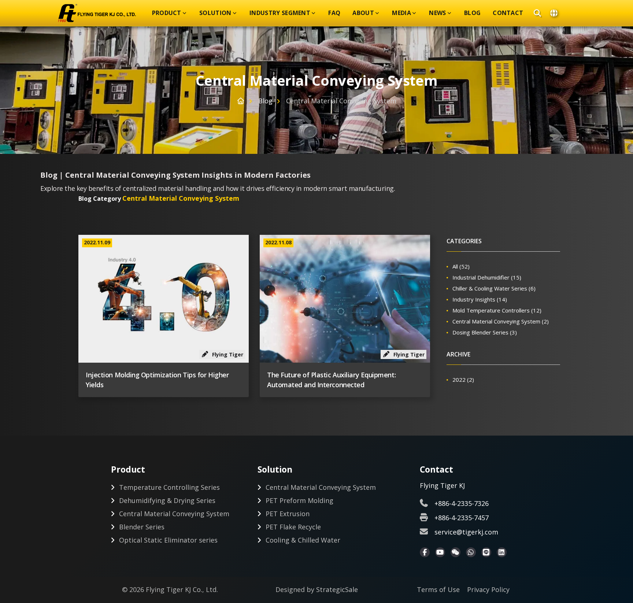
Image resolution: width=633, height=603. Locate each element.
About (363, 13)
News (437, 13)
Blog (472, 13)
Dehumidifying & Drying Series (167, 500)
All (461, 266)
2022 (463, 379)
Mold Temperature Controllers (496, 310)
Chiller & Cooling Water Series (494, 288)
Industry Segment (279, 13)
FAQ (334, 13)
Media (401, 13)
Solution (215, 13)
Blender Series (141, 526)
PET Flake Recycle (293, 526)
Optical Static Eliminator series (168, 540)
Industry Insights (479, 299)
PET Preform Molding (299, 500)
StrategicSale (337, 589)
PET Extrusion (288, 513)
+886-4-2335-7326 (461, 503)
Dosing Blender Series (484, 332)
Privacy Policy (488, 589)
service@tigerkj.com (466, 532)
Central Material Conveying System (500, 321)
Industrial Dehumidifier (486, 277)
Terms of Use (438, 589)
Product (166, 13)
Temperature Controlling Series (169, 487)
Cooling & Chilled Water (303, 540)
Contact (508, 13)
